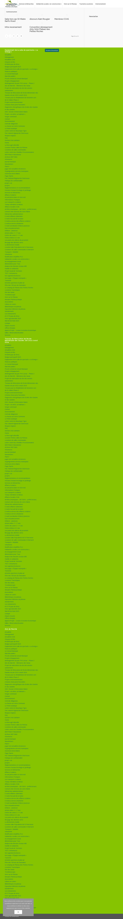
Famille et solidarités (11, 268)
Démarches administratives (14, 214)
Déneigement (9, 57)
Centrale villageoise (11, 124)
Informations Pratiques (12, 200)
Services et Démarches (12, 192)
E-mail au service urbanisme (14, 223)
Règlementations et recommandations (17, 188)
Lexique (7, 323)
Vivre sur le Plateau (11, 297)
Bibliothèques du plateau (13, 306)
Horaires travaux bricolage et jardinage (18, 190)
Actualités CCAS (10, 59)
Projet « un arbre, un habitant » (15, 114)
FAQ (6, 138)
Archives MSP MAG (11, 157)
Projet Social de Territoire (13, 271)
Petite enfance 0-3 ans (12, 238)
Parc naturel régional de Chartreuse (16, 133)
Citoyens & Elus (10, 62)
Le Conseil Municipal (11, 74)
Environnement (10, 121)
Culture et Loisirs (10, 304)
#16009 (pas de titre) (12, 64)
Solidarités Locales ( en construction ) (17, 259)
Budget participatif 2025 (13, 67)
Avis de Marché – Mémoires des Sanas (17, 86)
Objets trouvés (10, 325)
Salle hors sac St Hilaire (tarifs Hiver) (15, 20)
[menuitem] (11, 4)
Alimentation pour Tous (12, 264)
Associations (9, 302)
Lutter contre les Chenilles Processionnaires (19, 152)
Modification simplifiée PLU (14, 257)
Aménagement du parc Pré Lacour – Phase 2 (19, 83)
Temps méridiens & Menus (14, 204)
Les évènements (10, 314)
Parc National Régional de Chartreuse (17, 178)
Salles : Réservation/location (14, 333)
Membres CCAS (61, 19)
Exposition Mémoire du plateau (15, 309)
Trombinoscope (10, 295)
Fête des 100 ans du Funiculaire (15, 285)
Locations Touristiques (12, 290)
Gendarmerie (9, 311)
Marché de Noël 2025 (12, 321)
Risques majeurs (10, 135)
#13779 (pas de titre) (12, 316)
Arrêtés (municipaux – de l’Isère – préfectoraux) (20, 209)
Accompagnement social (13, 261)
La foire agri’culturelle (12, 145)
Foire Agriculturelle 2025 (13, 318)
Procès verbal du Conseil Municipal (16, 78)
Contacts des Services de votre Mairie (17, 211)
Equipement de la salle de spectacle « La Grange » (21, 69)
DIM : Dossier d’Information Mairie (16, 112)
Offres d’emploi (10, 328)
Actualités (8, 55)
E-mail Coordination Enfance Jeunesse (17, 226)
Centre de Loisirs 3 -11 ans (14, 235)
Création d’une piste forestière (15, 105)
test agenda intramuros (12, 276)
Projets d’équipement (12, 81)
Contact (7, 119)
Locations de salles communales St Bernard (19, 249)
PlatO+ (7, 166)
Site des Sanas (9, 292)
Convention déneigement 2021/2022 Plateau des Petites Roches (41, 29)
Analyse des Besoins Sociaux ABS (16, 266)
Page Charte (9, 176)
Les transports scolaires (13, 202)
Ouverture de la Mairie (12, 173)
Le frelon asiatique (11, 128)
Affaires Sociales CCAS (12, 207)
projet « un (8, 183)
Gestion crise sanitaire (12, 140)
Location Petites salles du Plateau (16, 147)
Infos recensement (13, 27)
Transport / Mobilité (11, 252)
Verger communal (10, 116)
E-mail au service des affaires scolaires (17, 221)
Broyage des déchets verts (14, 242)
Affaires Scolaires (10, 195)
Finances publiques (11, 71)
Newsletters (9, 164)
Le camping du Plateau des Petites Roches (19, 287)
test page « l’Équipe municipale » (15, 278)
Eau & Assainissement (12, 228)
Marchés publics (10, 76)
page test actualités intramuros (15, 169)
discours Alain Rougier (40, 19)
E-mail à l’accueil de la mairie (14, 219)
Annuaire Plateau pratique (13, 299)
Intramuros (8, 159)
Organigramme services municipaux (16, 171)
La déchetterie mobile (12, 245)
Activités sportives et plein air (15, 283)
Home (7, 143)
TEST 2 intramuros (11, 273)
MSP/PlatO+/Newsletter (13, 154)
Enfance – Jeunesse (11, 230)
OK (18, 912)
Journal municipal (10, 162)
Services (7, 335)
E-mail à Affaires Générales (14, 216)
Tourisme (8, 280)
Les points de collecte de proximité (16, 240)
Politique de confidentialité (13, 181)
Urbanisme (8, 254)
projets (7, 185)
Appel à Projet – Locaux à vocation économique (20, 330)
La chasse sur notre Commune (15, 126)
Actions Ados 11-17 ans (12, 233)
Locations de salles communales (15, 150)
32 (17, 36)
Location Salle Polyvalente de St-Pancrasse (19, 247)
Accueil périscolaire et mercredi (15, 197)
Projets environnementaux (13, 102)
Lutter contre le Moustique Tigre (16, 131)
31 (13, 36)
